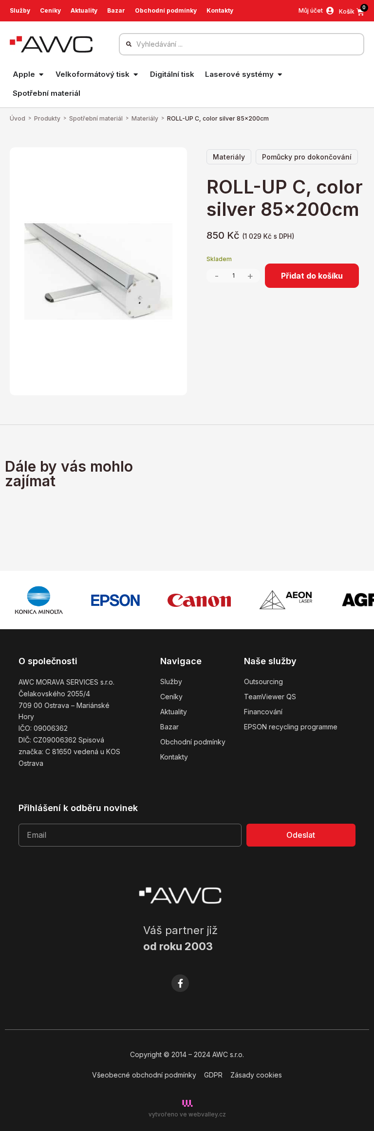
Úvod (17, 118)
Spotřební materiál (96, 118)
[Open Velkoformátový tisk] (135, 74)
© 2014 (175, 1054)
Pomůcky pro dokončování (307, 157)
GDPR (213, 1075)
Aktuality (84, 10)
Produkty (47, 118)
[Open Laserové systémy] (279, 74)
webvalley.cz (207, 1114)
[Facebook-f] (180, 983)
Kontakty (219, 10)
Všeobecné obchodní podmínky (144, 1075)
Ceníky (50, 10)
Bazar (116, 10)
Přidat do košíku (312, 276)
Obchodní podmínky (166, 10)
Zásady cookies (256, 1075)
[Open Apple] (41, 74)
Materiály (144, 118)
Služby (20, 10)
